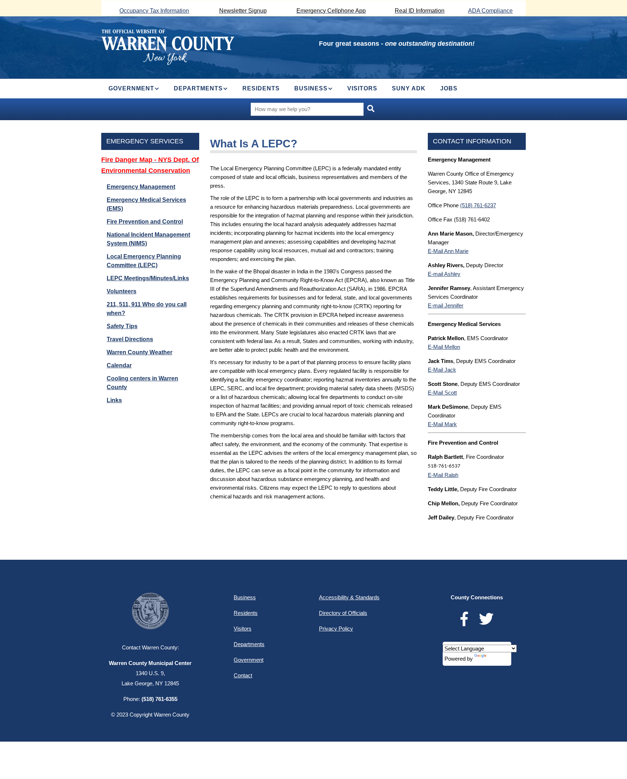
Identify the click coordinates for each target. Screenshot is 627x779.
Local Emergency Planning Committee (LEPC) (144, 260)
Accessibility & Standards (349, 597)
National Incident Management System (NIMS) (148, 239)
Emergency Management (141, 187)
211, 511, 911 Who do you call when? (147, 308)
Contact (243, 675)
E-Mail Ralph (443, 475)
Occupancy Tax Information (154, 11)
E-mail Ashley (444, 274)
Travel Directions (130, 339)
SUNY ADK (409, 88)
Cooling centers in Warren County (142, 382)
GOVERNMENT (131, 88)
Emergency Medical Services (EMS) (146, 204)
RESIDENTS (261, 88)
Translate (498, 659)
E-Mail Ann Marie (448, 251)
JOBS (449, 88)
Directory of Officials (343, 613)
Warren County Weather (139, 352)
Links (114, 400)
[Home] (167, 46)
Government (248, 660)
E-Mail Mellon (444, 347)
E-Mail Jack (442, 370)
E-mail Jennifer (445, 305)
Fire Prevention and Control (145, 222)
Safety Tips (122, 326)
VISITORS (362, 88)
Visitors (242, 628)
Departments (249, 644)
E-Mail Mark (442, 424)
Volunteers (121, 291)
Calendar (119, 365)
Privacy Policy (336, 628)
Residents (246, 613)
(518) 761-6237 (478, 205)
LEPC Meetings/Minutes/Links (148, 278)
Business (245, 597)
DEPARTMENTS (198, 88)
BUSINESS (311, 88)
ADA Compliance (490, 11)
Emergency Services (144, 141)
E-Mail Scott (442, 393)
